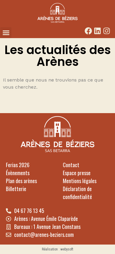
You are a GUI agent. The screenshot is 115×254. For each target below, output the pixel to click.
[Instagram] (106, 31)
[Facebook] (88, 31)
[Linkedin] (97, 31)
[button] (6, 32)
